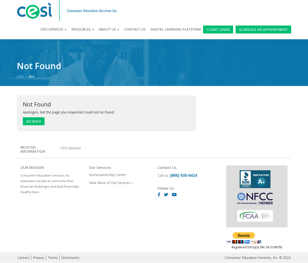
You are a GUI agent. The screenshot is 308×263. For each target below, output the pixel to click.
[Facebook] (161, 195)
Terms (53, 257)
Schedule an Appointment (263, 29)
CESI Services (51, 29)
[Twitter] (168, 195)
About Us (107, 29)
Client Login (218, 29)
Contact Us (135, 29)
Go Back (33, 121)
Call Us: (177, 175)
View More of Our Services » (111, 182)
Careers (23, 257)
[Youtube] (176, 195)
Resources (81, 29)
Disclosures (70, 257)
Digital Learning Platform (175, 29)
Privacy (38, 257)
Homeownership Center (107, 174)
